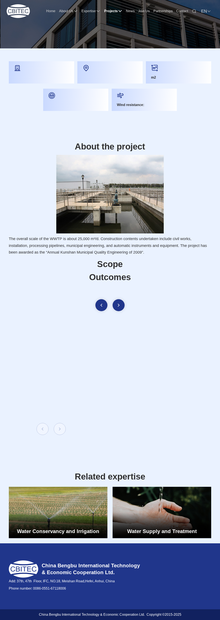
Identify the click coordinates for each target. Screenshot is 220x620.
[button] (101, 305)
